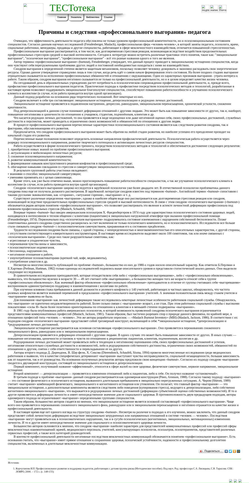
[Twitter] (230, 451)
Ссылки (108, 17)
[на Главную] (240, 481)
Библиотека (92, 17)
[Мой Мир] (239, 451)
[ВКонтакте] (226, 451)
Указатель (76, 17)
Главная (61, 17)
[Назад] (230, 481)
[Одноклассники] (234, 451)
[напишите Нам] (235, 481)
